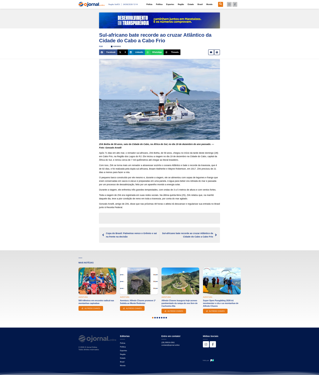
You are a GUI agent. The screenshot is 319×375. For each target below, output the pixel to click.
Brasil (200, 4)
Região (181, 4)
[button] (108, 52)
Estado (191, 4)
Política (159, 4)
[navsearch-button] (220, 4)
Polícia (149, 4)
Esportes (170, 4)
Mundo (209, 4)
